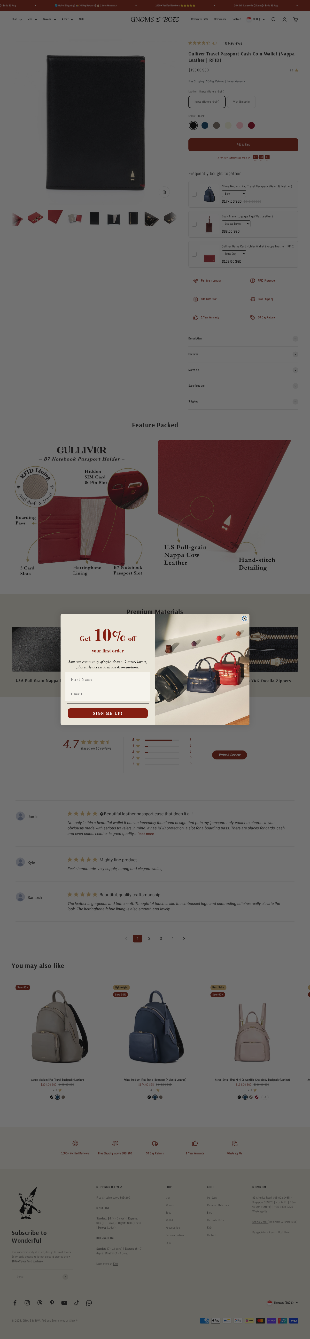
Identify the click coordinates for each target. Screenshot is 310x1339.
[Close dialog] (244, 618)
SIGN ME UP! (108, 713)
